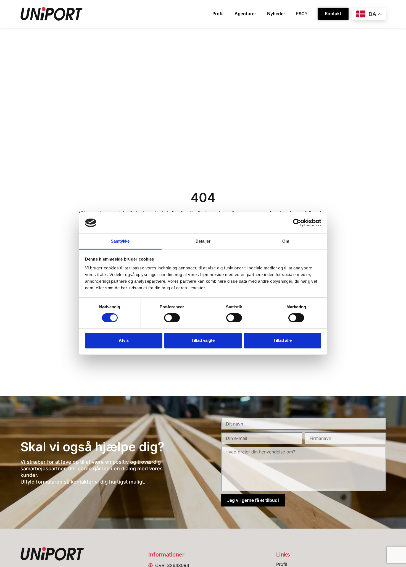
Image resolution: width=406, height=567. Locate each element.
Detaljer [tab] (203, 241)
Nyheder (276, 13)
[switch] (172, 317)
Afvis (124, 340)
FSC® (302, 13)
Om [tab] (285, 241)
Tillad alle (282, 340)
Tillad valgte (203, 340)
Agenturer (245, 13)
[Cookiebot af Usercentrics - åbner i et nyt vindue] (297, 223)
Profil (217, 13)
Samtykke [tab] (120, 241)
